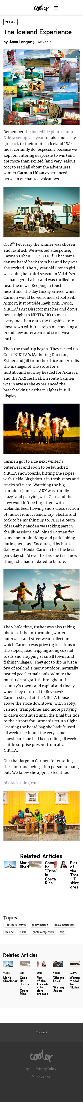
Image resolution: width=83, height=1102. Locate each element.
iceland (9, 932)
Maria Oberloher (16, 866)
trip (62, 932)
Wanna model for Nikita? (75, 977)
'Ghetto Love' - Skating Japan (58, 979)
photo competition (43, 932)
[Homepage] (41, 1054)
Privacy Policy (46, 1069)
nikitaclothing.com (21, 783)
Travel (10, 22)
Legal (27, 1069)
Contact (41, 1032)
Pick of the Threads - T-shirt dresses (66, 876)
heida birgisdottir (64, 925)
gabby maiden (40, 925)
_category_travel (15, 925)
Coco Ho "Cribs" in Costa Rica (41, 874)
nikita (23, 932)
